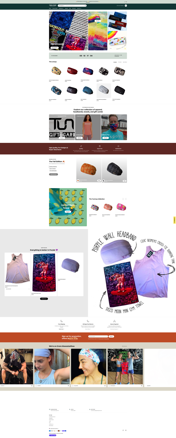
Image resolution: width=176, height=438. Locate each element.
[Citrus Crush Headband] (108, 207)
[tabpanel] (101, 170)
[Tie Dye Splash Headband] (88, 71)
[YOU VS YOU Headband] (119, 90)
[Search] (85, 5)
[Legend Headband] (72, 71)
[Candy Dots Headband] (95, 207)
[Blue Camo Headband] (56, 90)
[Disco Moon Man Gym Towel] (44, 272)
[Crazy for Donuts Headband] (121, 207)
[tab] (60, 167)
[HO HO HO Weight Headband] (56, 71)
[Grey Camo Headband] (119, 71)
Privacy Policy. (106, 338)
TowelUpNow (54, 433)
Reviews (174, 220)
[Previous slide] (123, 199)
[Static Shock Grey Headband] (104, 90)
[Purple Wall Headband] (70, 265)
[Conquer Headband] (72, 90)
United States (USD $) (54, 428)
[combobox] (72, 5)
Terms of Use (101, 338)
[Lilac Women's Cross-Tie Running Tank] (17, 269)
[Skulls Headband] (104, 71)
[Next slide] (126, 199)
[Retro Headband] (88, 90)
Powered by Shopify (59, 433)
